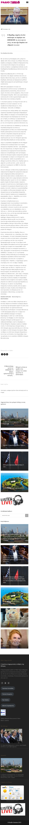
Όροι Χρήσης (5, 699)
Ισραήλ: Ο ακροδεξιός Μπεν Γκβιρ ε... (14, 445)
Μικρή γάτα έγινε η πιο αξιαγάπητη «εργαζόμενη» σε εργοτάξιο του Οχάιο (14, 622)
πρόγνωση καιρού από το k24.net (12, 800)
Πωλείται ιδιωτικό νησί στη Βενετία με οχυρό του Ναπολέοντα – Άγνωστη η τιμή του (14, 601)
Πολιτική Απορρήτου (7, 694)
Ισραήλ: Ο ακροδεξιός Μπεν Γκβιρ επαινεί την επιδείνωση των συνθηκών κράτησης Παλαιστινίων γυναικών (13, 558)
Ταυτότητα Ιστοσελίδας (7, 688)
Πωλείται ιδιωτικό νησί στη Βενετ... (14, 488)
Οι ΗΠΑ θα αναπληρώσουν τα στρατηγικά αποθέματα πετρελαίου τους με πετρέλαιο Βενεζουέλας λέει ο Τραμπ (14, 537)
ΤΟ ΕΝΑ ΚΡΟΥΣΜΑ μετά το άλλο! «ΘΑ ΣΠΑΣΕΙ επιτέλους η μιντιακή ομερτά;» (13, 746)
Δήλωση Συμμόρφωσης (8, 705)
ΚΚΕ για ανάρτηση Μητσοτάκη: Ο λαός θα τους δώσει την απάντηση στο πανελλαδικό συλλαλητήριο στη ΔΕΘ (14, 579)
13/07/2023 (5, 750)
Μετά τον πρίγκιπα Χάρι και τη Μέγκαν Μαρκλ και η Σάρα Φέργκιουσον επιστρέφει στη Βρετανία (12, 643)
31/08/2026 (5, 780)
